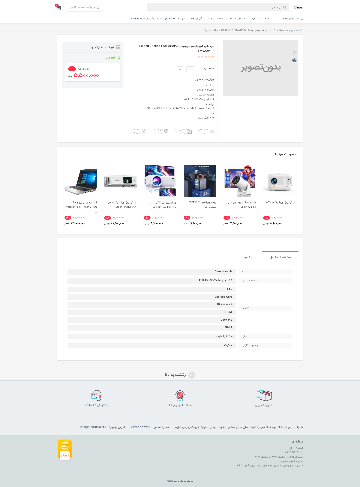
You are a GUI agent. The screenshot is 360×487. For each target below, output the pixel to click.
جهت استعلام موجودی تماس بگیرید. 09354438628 (157, 18)
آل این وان (196, 18)
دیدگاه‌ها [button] (249, 257)
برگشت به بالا (176, 374)
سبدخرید (255, 18)
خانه (267, 18)
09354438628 (140, 427)
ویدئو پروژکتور (215, 18)
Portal (169, 481)
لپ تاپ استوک (237, 18)
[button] (61, 7)
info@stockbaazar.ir (93, 427)
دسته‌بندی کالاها (291, 18)
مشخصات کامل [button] (280, 257)
